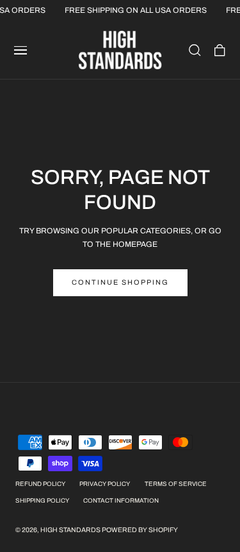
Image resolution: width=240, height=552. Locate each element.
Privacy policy (104, 484)
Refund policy (40, 484)
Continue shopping (120, 282)
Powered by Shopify (140, 529)
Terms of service (176, 484)
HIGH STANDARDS (70, 529)
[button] (20, 50)
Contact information (121, 501)
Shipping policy (42, 501)
